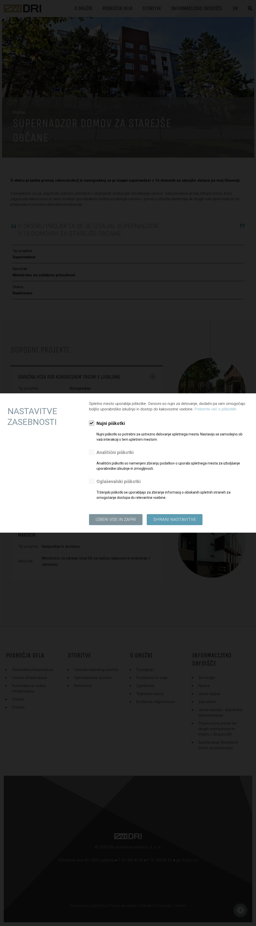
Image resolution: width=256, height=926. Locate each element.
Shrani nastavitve (174, 519)
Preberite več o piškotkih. (215, 409)
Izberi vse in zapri (116, 519)
